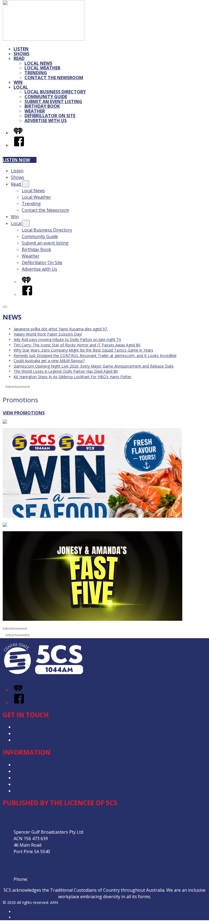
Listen (21, 49)
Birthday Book (42, 106)
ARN (17, 911)
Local (21, 87)
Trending (35, 73)
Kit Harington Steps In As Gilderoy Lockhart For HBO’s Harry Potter (72, 376)
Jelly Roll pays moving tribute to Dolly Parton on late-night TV (67, 339)
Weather (34, 111)
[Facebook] (19, 145)
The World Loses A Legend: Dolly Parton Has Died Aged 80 (66, 371)
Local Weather (42, 68)
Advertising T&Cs (31, 778)
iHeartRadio (24, 917)
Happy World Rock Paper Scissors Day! (48, 334)
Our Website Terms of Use (41, 784)
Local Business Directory (55, 92)
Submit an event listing (53, 102)
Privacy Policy (27, 765)
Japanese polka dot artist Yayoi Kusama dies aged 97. (61, 328)
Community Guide (45, 97)
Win (18, 82)
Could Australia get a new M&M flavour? (49, 360)
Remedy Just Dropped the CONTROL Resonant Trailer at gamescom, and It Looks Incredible (95, 355)
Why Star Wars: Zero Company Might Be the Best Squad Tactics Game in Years (83, 350)
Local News (38, 63)
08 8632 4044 (42, 879)
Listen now (16, 160)
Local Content (28, 791)
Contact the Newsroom (53, 78)
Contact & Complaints (36, 727)
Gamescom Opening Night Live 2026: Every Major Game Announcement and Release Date (94, 366)
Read (19, 58)
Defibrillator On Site (49, 116)
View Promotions (24, 413)
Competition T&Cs (32, 771)
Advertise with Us (45, 121)
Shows (21, 54)
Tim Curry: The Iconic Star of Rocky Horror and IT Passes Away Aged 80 (77, 344)
